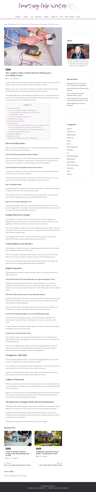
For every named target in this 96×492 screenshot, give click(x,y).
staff (17, 458)
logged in (13, 475)
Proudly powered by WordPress (37, 488)
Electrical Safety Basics (13, 108)
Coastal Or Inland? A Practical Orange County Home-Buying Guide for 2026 (17, 453)
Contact (78, 16)
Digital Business (71, 134)
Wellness (69, 174)
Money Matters (71, 162)
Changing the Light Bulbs (13, 134)
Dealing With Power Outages (14, 119)
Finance (25, 16)
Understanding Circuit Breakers (15, 121)
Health (46, 16)
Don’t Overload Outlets (15, 114)
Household (70, 150)
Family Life (54, 16)
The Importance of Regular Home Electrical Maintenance (22, 138)
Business (18, 16)
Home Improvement (72, 147)
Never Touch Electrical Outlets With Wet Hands (22, 110)
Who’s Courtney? (69, 16)
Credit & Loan (71, 131)
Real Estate (38, 16)
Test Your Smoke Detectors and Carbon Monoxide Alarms (24, 127)
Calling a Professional (12, 136)
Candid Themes (63, 488)
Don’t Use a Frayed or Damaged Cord (19, 117)
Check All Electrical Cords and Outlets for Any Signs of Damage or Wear (28, 125)
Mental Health (71, 159)
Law (32, 16)
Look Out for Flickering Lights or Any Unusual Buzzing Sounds (26, 129)
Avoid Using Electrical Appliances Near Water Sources (24, 112)
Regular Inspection (12, 123)
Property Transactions (73, 165)
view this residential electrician (34, 392)
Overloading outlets (11, 188)
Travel (61, 16)
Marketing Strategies (72, 156)
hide (30, 105)
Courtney (17, 78)
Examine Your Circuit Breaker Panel (19, 131)
